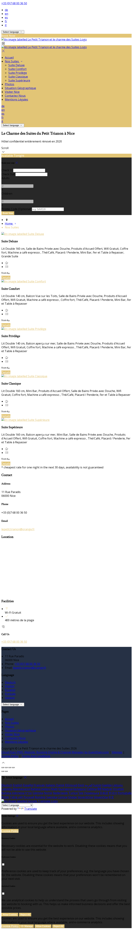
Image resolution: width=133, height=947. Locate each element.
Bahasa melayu (40, 789)
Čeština (92, 789)
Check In (6, 170)
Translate (30, 809)
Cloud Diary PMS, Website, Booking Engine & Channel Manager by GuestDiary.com (55, 752)
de (6, 10)
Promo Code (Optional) (16, 209)
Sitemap (117, 752)
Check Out (8, 174)
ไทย (80, 793)
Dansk (60, 785)
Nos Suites (12, 61)
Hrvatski (118, 789)
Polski (5, 797)
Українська (91, 793)
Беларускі (79, 789)
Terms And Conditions (35, 756)
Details (5, 278)
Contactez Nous (15, 96)
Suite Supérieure (19, 80)
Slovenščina (85, 797)
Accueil (9, 57)
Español (10, 690)
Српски (62, 797)
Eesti (81, 785)
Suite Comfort (17, 69)
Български (65, 789)
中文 (111, 797)
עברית (28, 793)
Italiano (10, 698)
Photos (9, 84)
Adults (5, 178)
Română (40, 797)
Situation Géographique (20, 88)
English (9, 686)
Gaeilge (107, 785)
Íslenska (38, 793)
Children (6, 193)
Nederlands (60, 793)
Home (9, 223)
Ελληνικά (71, 785)
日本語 (104, 793)
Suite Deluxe (16, 65)
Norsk (48, 793)
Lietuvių (117, 785)
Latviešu (6, 789)
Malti (54, 789)
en (6, 14)
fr (6, 21)
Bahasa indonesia (12, 793)
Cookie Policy (10, 756)
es (6, 17)
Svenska (51, 797)
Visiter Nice (12, 92)
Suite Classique (18, 76)
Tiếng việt (16, 797)
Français (10, 694)
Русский (29, 797)
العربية (88, 785)
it (6, 25)
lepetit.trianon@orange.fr (18, 529)
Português (125, 793)
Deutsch (10, 682)
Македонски (21, 789)
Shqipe (72, 797)
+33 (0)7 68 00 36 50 (14, 3)
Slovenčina (101, 797)
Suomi (97, 785)
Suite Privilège (17, 73)
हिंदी (99, 789)
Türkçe (73, 793)
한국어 (113, 793)
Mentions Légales (16, 99)
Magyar (107, 789)
